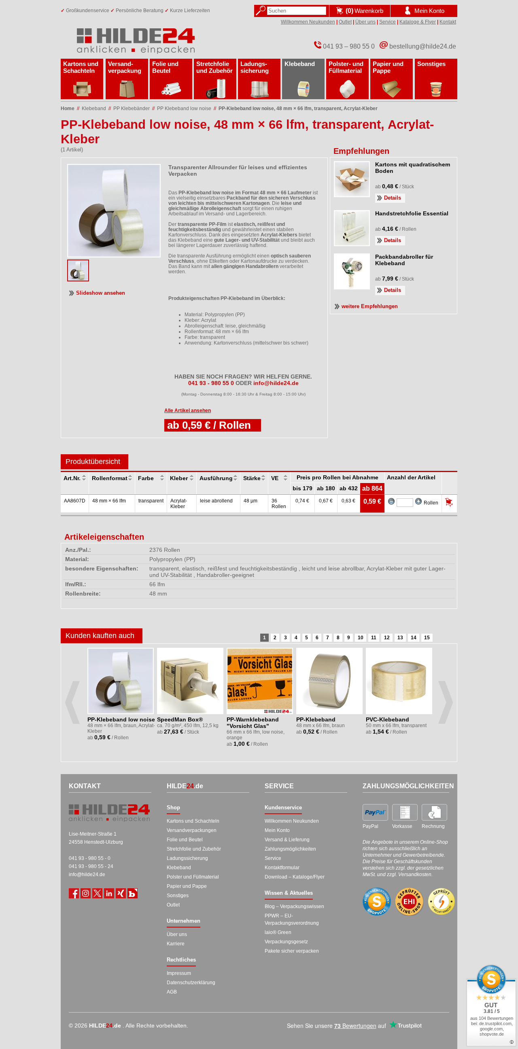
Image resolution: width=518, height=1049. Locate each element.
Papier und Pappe (388, 67)
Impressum (179, 973)
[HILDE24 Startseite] (109, 813)
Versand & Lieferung (287, 840)
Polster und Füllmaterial (193, 877)
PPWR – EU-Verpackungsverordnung (292, 919)
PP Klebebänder (131, 108)
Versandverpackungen (192, 830)
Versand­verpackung (124, 67)
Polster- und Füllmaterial (346, 67)
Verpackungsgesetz (286, 942)
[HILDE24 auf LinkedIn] (109, 893)
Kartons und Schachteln (80, 67)
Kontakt (447, 22)
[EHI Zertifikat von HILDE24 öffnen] (409, 901)
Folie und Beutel (165, 67)
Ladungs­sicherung (254, 67)
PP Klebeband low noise (184, 108)
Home (67, 108)
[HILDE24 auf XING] (121, 893)
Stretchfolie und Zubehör (214, 67)
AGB (172, 992)
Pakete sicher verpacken (292, 951)
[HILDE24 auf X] (97, 893)
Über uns (365, 22)
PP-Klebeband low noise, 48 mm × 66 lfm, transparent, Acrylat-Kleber (298, 108)
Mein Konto (277, 830)
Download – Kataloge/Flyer (295, 877)
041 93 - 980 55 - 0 (89, 858)
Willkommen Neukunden (308, 22)
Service (387, 22)
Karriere (176, 944)
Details (392, 198)
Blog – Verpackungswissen (294, 906)
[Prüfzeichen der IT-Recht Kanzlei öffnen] (441, 901)
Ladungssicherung (187, 858)
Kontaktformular (282, 867)
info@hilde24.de (87, 874)
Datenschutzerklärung (191, 982)
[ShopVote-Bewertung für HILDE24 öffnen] (377, 901)
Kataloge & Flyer (417, 22)
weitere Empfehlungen (370, 306)
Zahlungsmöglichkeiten (290, 849)
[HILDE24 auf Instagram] (86, 893)
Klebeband (299, 63)
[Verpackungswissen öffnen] (132, 893)
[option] (121, 696)
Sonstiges (431, 63)
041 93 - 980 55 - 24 (91, 866)
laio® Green (278, 932)
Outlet (345, 22)
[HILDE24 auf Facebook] (74, 893)
